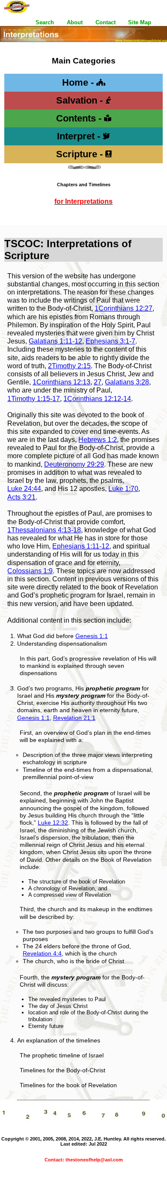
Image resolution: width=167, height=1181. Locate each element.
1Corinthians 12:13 (61, 382)
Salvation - (80, 100)
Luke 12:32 (53, 822)
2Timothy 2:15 (69, 366)
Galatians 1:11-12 (55, 341)
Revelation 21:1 (74, 717)
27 (97, 382)
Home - (79, 82)
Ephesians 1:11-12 (80, 546)
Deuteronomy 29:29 (74, 464)
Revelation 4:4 (42, 953)
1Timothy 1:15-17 (33, 398)
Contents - (80, 118)
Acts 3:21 (21, 497)
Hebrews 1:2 (97, 439)
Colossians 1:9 (30, 571)
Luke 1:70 (123, 488)
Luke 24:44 (24, 488)
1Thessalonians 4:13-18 (44, 530)
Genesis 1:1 (91, 635)
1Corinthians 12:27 (123, 308)
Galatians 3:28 (127, 382)
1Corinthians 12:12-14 (97, 398)
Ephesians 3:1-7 (110, 341)
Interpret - (80, 136)
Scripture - (80, 154)
